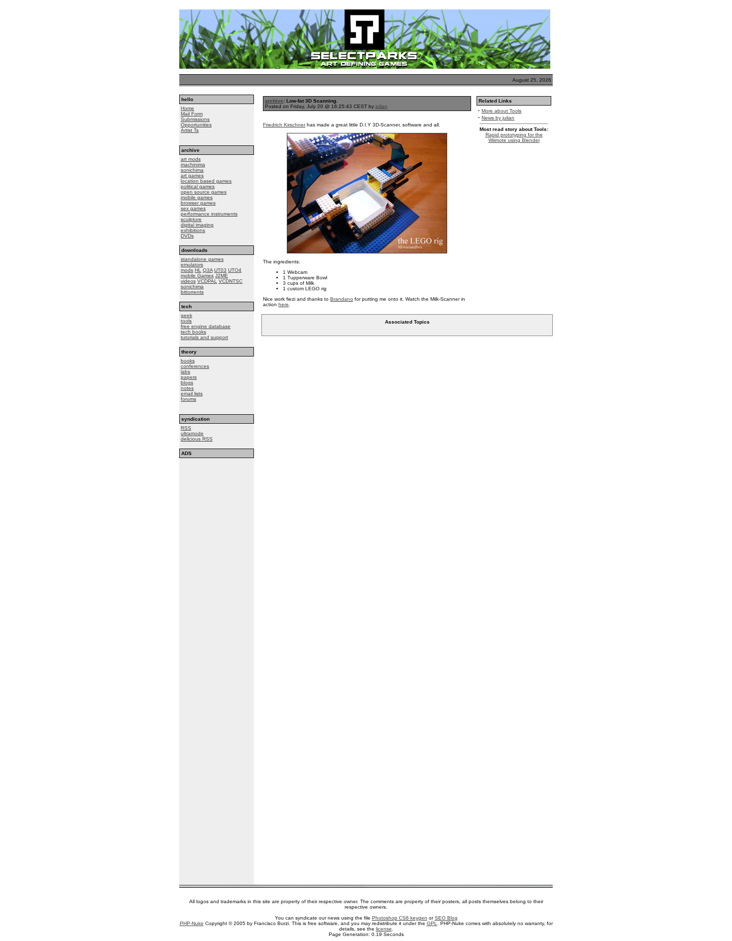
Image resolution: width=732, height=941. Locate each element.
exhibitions (193, 230)
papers (189, 377)
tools (186, 321)
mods (187, 270)
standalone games (202, 259)
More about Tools (501, 111)
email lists (192, 393)
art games (192, 175)
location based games (206, 181)
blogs (187, 382)
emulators (192, 264)
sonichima (192, 170)
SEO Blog (446, 918)
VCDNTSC (231, 281)
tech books (193, 332)
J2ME (221, 275)
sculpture (191, 219)
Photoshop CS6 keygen (399, 918)
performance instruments (209, 214)
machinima (193, 164)
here (283, 304)
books (188, 360)
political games (198, 186)
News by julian (498, 117)
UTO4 (235, 270)
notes (187, 388)
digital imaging (197, 225)
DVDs (187, 235)
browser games (198, 203)
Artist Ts (190, 130)
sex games (193, 208)
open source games (204, 192)
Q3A (208, 270)
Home (187, 108)
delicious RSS (197, 439)
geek (186, 315)
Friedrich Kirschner (284, 124)
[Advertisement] (216, 519)
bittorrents (192, 292)
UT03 (220, 270)
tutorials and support (204, 337)
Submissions (195, 119)
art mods (191, 159)
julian (381, 106)
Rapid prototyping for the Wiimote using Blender (514, 137)
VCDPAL (207, 281)
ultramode (192, 433)
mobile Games (197, 275)
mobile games (197, 197)
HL (198, 270)
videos (188, 281)
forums (188, 399)
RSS (186, 428)
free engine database (206, 326)
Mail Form (192, 114)
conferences (195, 366)
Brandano (341, 299)
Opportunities (196, 124)
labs (185, 371)
